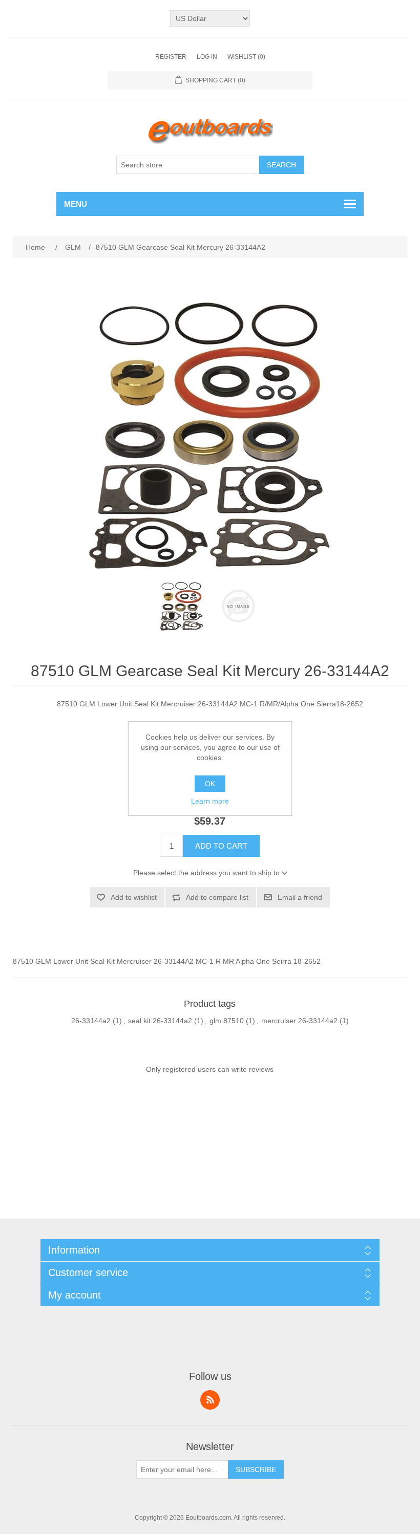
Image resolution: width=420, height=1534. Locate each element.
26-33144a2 (91, 1021)
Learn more (210, 801)
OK (210, 784)
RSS (210, 1400)
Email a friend (300, 897)
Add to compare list (217, 897)
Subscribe (256, 1469)
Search (281, 165)
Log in (207, 56)
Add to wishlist (134, 897)
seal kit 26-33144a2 (160, 1021)
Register (170, 56)
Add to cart (221, 845)
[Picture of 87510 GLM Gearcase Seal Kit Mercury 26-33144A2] (181, 606)
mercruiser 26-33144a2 (299, 1021)
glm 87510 (226, 1021)
